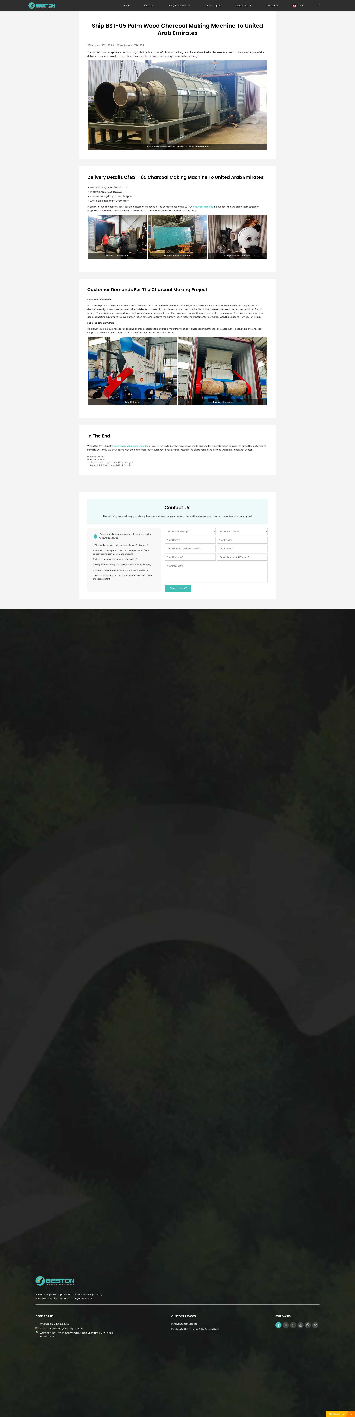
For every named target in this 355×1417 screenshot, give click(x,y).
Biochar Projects (97, 459)
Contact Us (336, 1414)
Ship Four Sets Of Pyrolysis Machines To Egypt (111, 462)
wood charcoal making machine (131, 446)
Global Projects (213, 5)
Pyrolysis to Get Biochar (184, 1324)
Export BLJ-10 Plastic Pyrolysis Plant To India (110, 465)
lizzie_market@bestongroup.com (64, 1328)
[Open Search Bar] (319, 5)
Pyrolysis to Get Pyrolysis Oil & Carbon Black (195, 1329)
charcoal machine (203, 206)
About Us (149, 5)
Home (127, 5)
